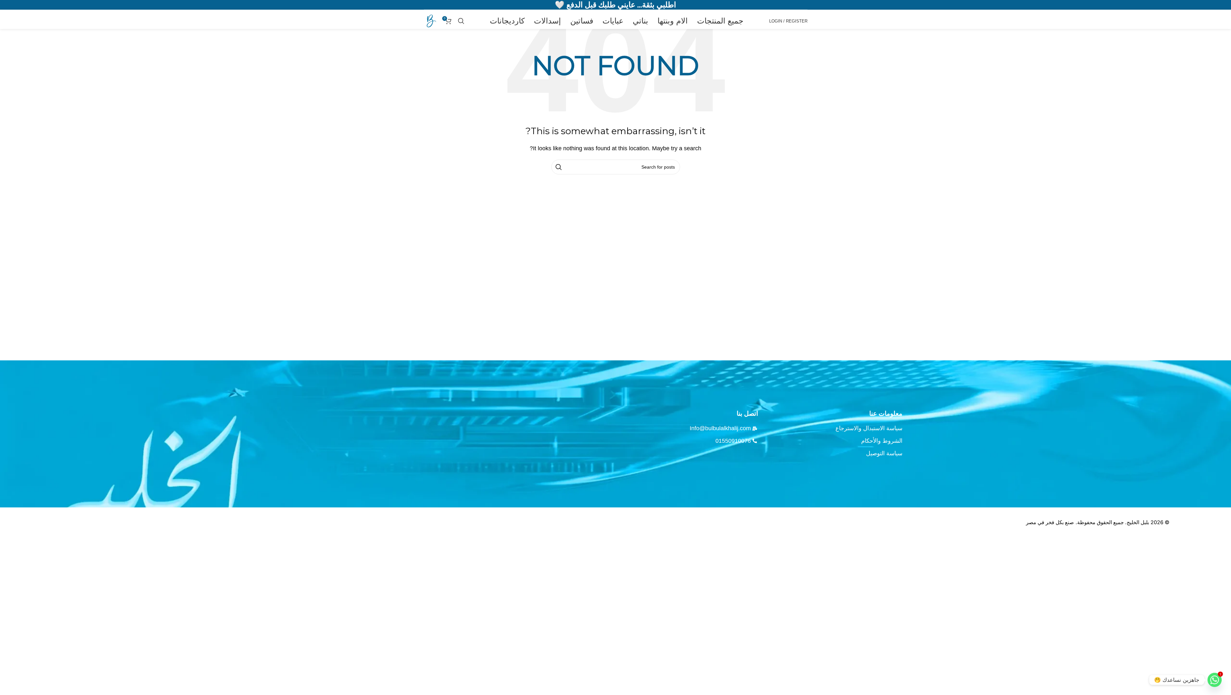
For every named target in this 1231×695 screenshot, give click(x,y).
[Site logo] (430, 20)
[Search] (461, 20)
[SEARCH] (558, 167)
